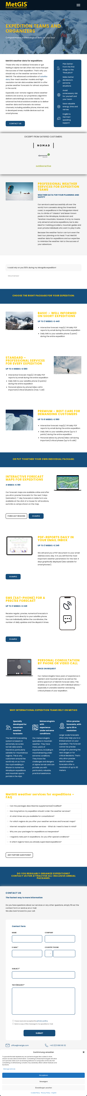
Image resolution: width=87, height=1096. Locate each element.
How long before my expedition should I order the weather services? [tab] (40, 811)
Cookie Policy (35, 1093)
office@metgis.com (20, 1045)
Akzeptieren (43, 1075)
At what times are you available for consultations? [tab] (32, 816)
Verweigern (43, 1081)
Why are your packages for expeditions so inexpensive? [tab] (34, 831)
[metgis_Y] (17, 5)
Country (49, 947)
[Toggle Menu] (78, 5)
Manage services (9, 1069)
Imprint (53, 1093)
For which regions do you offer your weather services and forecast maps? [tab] (42, 821)
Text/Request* (18, 985)
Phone (56, 947)
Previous (74, 266)
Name (14, 932)
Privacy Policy (45, 1093)
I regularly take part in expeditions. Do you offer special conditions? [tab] (39, 836)
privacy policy (42, 1021)
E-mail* (15, 947)
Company (49, 932)
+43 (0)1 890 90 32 (58, 1045)
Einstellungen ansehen (43, 1088)
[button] (83, 1052)
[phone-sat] (67, 613)
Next (79, 266)
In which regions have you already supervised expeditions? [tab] (36, 842)
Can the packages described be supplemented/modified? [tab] (36, 806)
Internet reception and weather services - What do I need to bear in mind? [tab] (43, 826)
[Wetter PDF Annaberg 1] (19, 546)
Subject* (16, 969)
